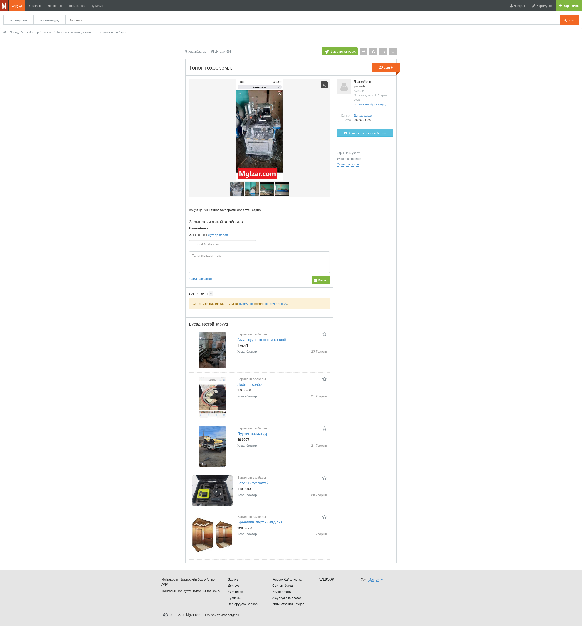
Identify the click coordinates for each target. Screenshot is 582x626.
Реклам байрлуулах (287, 579)
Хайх (571, 20)
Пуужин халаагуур (252, 433)
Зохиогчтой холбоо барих (366, 132)
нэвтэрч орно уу (275, 303)
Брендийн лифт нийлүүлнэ (259, 522)
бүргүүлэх (246, 303)
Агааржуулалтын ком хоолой (261, 339)
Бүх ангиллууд (48, 20)
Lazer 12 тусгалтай (253, 483)
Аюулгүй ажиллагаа (287, 597)
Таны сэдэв (77, 5)
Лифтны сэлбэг (250, 384)
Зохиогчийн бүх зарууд (370, 104)
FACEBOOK (325, 579)
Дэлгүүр (234, 585)
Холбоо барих (282, 591)
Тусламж (97, 5)
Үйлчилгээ (55, 5)
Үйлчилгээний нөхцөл (288, 603)
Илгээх (322, 280)
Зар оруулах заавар (243, 603)
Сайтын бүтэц (282, 585)
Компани (35, 5)
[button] (252, 189)
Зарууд (17, 5)
